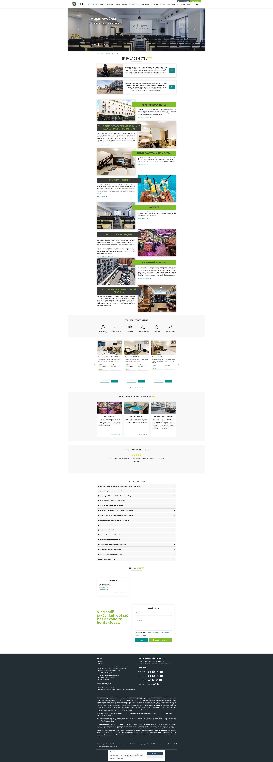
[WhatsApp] (149, 671)
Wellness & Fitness (136, 416)
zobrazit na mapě (119, 592)
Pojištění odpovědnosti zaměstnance (107, 746)
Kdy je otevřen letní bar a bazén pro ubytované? (112, 544)
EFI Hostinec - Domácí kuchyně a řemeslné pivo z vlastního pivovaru (117, 689)
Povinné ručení (130, 744)
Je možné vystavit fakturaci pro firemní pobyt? (111, 500)
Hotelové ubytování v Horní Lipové (149, 664)
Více (187, 4)
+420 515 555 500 (103, 588)
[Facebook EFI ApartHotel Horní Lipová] (158, 684)
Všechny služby (101, 196)
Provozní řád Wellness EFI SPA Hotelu (109, 675)
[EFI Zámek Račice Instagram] (157, 680)
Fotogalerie (170, 4)
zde (122, 758)
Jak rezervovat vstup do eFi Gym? (107, 525)
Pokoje (102, 4)
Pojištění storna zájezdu (116, 744)
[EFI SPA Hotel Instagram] (157, 671)
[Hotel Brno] (80, 4)
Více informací (114, 434)
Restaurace (144, 4)
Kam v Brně (180, 4)
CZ (198, 4)
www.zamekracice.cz (160, 661)
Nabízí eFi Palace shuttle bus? (106, 559)
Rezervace (110, 4)
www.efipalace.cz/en (102, 145)
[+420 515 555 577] (154, 684)
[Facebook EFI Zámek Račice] (153, 680)
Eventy (117, 4)
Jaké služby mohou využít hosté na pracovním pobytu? (113, 520)
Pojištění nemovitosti (171, 744)
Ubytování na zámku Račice (147, 661)
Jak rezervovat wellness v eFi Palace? (109, 535)
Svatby (124, 4)
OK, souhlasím (155, 753)
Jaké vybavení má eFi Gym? (106, 530)
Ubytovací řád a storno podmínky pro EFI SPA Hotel (112, 668)
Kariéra (101, 661)
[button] (78, 29)
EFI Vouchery (155, 4)
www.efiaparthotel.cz (164, 664)
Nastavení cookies (104, 679)
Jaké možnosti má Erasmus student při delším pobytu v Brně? (115, 510)
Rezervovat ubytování (143, 117)
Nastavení (154, 757)
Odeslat (141, 640)
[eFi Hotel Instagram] (157, 676)
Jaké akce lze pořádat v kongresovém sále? (110, 554)
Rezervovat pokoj (161, 640)
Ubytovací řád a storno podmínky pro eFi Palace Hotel (113, 666)
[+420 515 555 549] (149, 680)
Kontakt (101, 664)
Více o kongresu (142, 218)
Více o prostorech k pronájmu (105, 256)
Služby (162, 4)
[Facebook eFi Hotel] (153, 676)
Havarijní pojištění (143, 744)
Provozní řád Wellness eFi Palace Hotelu (109, 670)
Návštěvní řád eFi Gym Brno (106, 673)
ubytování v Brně (133, 697)
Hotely (95, 4)
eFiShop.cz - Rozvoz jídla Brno (107, 687)
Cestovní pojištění (102, 744)
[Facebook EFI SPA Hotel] (153, 671)
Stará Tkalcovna (110, 416)
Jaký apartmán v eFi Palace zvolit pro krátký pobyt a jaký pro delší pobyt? (119, 486)
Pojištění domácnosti (156, 744)
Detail (114, 381)
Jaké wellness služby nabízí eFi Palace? (109, 539)
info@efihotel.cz (103, 589)
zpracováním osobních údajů (161, 632)
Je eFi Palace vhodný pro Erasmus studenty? (110, 505)
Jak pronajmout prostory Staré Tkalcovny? (110, 549)
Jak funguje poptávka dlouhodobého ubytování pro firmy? (114, 496)
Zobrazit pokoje (142, 164)
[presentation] (94, 364)
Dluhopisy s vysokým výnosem (107, 677)
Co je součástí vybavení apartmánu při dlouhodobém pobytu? (115, 491)
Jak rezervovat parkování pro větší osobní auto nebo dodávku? (116, 515)
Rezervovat (105, 381)
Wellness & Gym (133, 4)
